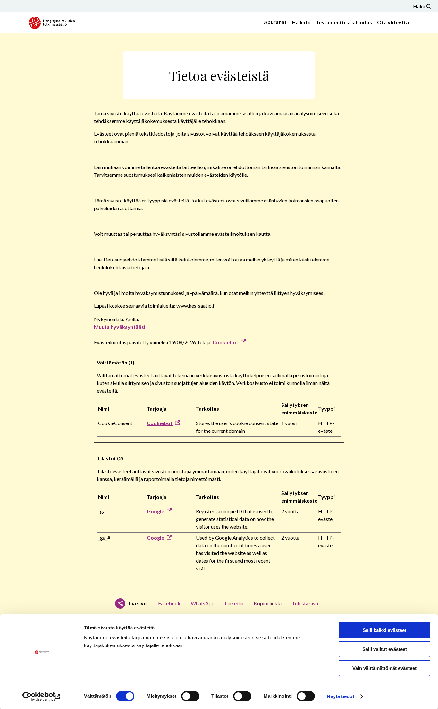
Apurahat (275, 22)
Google (155, 511)
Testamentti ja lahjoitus (344, 22)
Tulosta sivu (305, 603)
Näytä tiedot (340, 696)
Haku (419, 6)
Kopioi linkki (268, 603)
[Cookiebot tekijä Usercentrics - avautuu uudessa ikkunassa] (41, 696)
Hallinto (301, 22)
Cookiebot (225, 342)
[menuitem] (274, 22)
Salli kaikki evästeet (384, 630)
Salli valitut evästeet (384, 649)
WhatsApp (203, 603)
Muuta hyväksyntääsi (119, 327)
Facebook (169, 603)
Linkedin (234, 603)
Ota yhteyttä (393, 22)
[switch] (190, 696)
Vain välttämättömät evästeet (384, 668)
